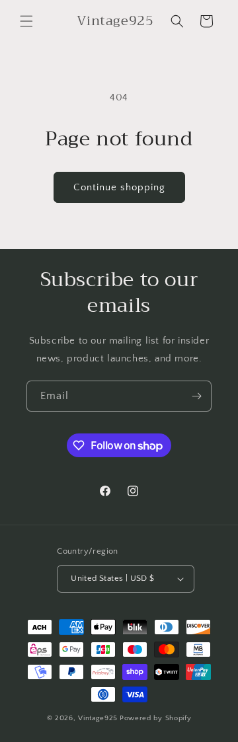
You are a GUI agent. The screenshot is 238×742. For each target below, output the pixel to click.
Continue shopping (119, 187)
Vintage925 (98, 718)
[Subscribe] (196, 396)
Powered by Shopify (156, 718)
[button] (26, 21)
